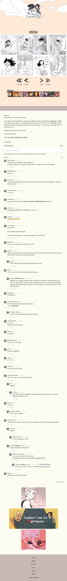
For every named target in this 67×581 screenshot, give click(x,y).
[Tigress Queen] (15, 94)
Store (33, 571)
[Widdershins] (10, 94)
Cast (33, 568)
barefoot (18, 137)
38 (60, 121)
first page (19, 84)
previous (26, 84)
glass (25, 137)
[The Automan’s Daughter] (56, 94)
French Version (33, 578)
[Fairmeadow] (41, 94)
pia (22, 137)
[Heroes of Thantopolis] (51, 94)
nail (9, 137)
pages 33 (53, 121)
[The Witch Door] (46, 94)
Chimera (32, 91)
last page (47, 84)
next (41, 84)
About (34, 561)
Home (33, 558)
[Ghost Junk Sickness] (25, 94)
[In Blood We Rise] (36, 94)
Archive (33, 564)
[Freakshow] (31, 94)
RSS (33, 574)
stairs (12, 137)
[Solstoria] (20, 94)
